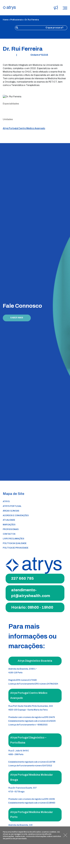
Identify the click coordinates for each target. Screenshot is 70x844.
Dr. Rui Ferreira (32, 20)
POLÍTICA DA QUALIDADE (15, 543)
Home (5, 20)
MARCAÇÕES (9, 525)
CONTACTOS (9, 534)
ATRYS (6, 501)
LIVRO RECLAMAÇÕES (13, 539)
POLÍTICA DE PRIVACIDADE (15, 548)
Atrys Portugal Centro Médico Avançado (24, 128)
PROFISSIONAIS (11, 529)
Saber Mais (16, 318)
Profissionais (16, 20)
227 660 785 (22, 578)
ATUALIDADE (9, 520)
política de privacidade (16, 838)
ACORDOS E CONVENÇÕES (16, 515)
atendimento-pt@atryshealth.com (30, 593)
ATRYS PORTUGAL (12, 506)
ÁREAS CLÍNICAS (11, 511)
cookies (52, 832)
